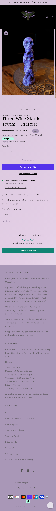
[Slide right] (34, 109)
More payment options (28, 173)
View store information (15, 187)
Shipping (5, 142)
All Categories (11, 424)
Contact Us (10, 447)
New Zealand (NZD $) (26, 487)
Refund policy (11, 442)
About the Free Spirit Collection (20, 418)
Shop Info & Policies (14, 430)
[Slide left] (22, 109)
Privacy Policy (11, 453)
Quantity (6, 146)
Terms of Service (13, 436)
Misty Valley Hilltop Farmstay (19, 459)
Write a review (28, 250)
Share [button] (7, 221)
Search (8, 412)
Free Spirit (24, 506)
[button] (3, 17)
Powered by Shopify (34, 506)
